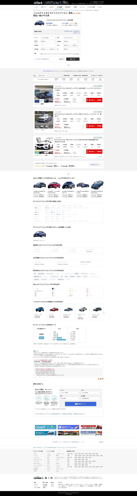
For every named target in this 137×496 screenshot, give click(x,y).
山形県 (93, 453)
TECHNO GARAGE (62, 105)
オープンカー (36, 467)
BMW (57, 455)
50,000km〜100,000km (86, 262)
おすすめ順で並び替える (43, 79)
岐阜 (53, 212)
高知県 (86, 464)
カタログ (51, 7)
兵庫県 (79, 461)
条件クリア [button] (62, 59)
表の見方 (37, 351)
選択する (66, 49)
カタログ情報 (65, 23)
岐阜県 (79, 459)
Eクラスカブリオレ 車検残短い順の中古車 (86, 10)
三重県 (86, 459)
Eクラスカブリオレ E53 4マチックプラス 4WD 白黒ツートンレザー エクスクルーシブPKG (78, 89)
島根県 (79, 463)
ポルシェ (58, 463)
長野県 (79, 457)
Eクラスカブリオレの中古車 (73, 10)
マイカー (100, 7)
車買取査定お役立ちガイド (79, 413)
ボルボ (57, 470)
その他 (35, 470)
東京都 (76, 455)
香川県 (79, 464)
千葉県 (87, 455)
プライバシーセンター (89, 484)
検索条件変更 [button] (66, 75)
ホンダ (48, 459)
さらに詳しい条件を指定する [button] (42, 59)
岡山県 (83, 463)
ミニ (57, 461)
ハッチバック (36, 457)
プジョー (58, 465)
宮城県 (86, 453)
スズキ (48, 467)
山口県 (90, 463)
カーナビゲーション (55, 276)
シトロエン (58, 467)
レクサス (49, 455)
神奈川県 (80, 455)
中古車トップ (39, 10)
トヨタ (48, 453)
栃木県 (94, 455)
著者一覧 (70, 485)
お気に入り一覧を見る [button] (98, 75)
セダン (35, 453)
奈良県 (90, 461)
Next (103, 312)
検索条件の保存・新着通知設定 (72, 31)
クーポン (100, 156)
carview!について (61, 484)
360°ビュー (43, 7)
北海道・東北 (70, 453)
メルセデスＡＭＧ (40, 163)
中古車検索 (59, 7)
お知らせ (72, 484)
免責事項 (100, 484)
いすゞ (48, 470)
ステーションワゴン (38, 459)
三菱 (48, 461)
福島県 (97, 453)
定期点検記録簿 (41, 273)
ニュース (82, 7)
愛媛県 (83, 464)
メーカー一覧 (45, 10)
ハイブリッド (36, 461)
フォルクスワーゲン (60, 457)
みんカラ (52, 485)
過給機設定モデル (37, 276)
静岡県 (83, 459)
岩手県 (83, 453)
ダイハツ (49, 469)
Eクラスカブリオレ (51, 163)
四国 (68, 464)
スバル (48, 465)
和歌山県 (94, 461)
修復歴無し (77, 273)
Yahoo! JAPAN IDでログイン (48, 71)
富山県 (83, 457)
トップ (36, 7)
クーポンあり (44, 279)
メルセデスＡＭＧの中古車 (63, 10)
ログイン (92, 2)
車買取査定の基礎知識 (67, 413)
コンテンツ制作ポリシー (62, 485)
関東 (37, 207)
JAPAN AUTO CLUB (62, 131)
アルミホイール (84, 273)
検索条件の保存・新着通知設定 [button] (81, 75)
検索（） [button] (73, 59)
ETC (62, 276)
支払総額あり (36, 279)
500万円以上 (89, 251)
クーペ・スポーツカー (38, 465)
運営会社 (67, 484)
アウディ (58, 459)
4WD (35, 273)
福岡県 (76, 466)
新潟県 (76, 457)
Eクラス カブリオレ (61, 447)
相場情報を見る (94, 164)
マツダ (48, 463)
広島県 (86, 463)
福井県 (90, 457)
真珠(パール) (40, 290)
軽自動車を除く (61, 279)
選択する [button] (43, 41)
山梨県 (101, 455)
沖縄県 (101, 466)
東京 (47, 207)
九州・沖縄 (70, 466)
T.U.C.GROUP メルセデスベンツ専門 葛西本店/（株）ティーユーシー (71, 156)
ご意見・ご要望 (98, 485)
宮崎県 (93, 466)
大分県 (90, 466)
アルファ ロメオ (59, 469)
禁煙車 (66, 276)
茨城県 (90, 455)
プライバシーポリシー (79, 484)
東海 (37, 212)
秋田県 (90, 453)
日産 (48, 457)
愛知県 (76, 459)
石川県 (86, 457)
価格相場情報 (49, 23)
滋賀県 (86, 461)
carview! (34, 10)
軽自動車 (35, 469)
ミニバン (35, 455)
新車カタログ (40, 447)
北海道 (76, 453)
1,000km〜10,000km (39, 264)
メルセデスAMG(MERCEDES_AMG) (50, 447)
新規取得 (95, 2)
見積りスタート (82, 403)
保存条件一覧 (76, 32)
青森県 (79, 453)
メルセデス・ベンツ (60, 453)
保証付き (79, 276)
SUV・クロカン (37, 463)
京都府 (83, 461)
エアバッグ (85, 276)
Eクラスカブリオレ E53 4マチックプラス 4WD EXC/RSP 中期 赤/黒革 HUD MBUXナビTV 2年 (76, 140)
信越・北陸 (70, 457)
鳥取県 (76, 463)
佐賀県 (79, 466)
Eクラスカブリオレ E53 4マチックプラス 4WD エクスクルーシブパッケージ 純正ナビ (78, 115)
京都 (58, 214)
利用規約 (96, 484)
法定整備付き (72, 276)
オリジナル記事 (91, 7)
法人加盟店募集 (90, 485)
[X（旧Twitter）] (49, 478)
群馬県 (97, 455)
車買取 (75, 7)
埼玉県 (83, 455)
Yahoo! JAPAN (101, 2)
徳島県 (76, 464)
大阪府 (76, 461)
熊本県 (86, 466)
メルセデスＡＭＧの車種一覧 (53, 10)
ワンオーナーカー (49, 273)
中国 (68, 463)
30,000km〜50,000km (63, 264)
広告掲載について (82, 485)
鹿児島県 (97, 466)
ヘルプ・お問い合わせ (62, 487)
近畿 (37, 214)
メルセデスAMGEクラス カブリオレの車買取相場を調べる (48, 413)
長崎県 (83, 466)
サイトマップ (75, 485)
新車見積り (68, 7)
